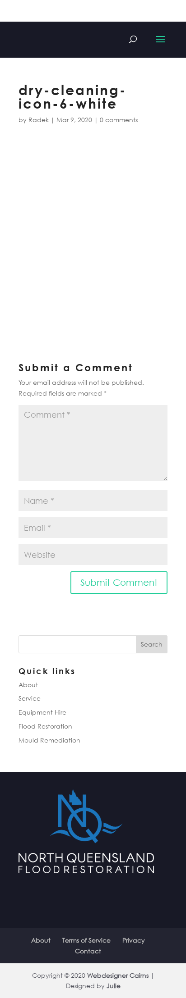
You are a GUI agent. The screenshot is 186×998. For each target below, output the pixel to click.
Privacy (133, 940)
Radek (38, 119)
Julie (114, 985)
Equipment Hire (42, 712)
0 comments (119, 119)
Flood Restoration (45, 726)
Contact (88, 951)
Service (30, 698)
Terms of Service (86, 940)
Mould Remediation (49, 740)
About (28, 684)
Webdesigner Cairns (118, 975)
